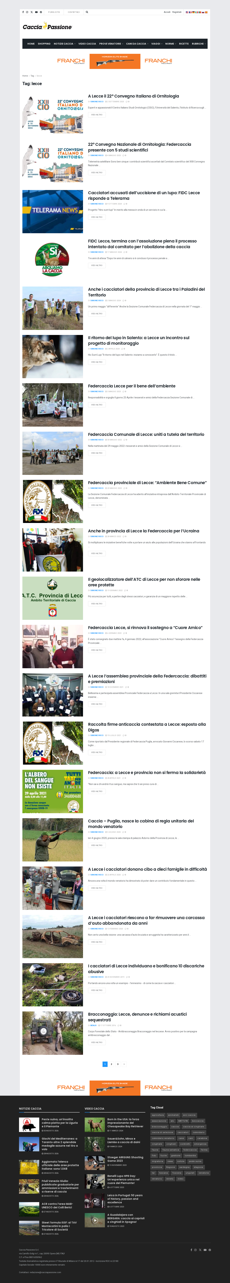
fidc (154, 1155)
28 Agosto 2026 (50, 1153)
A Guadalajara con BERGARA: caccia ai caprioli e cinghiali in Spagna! (125, 1218)
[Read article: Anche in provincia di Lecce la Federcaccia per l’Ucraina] (52, 549)
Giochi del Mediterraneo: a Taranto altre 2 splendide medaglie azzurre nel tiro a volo (60, 1144)
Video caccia (87, 43)
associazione (159, 1121)
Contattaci (74, 12)
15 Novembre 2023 (117, 1165)
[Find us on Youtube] (36, 12)
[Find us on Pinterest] (41, 12)
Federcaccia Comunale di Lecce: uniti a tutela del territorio (146, 434)
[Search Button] (87, 12)
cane (181, 1138)
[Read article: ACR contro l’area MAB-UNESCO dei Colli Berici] (29, 1209)
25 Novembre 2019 (115, 977)
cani (190, 1138)
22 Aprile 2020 (114, 874)
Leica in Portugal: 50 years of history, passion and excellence (125, 1199)
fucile (164, 1155)
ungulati (190, 1173)
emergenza (200, 1144)
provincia (157, 1167)
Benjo (93, 1025)
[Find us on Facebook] (23, 12)
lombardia (190, 1155)
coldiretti (185, 1144)
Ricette (184, 43)
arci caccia (189, 1115)
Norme (169, 43)
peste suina (195, 1161)
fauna (155, 1149)
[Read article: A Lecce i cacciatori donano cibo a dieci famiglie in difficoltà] (52, 888)
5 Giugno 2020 (114, 832)
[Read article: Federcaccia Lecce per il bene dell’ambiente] (52, 404)
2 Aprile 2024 (113, 348)
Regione (170, 1167)
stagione (198, 1167)
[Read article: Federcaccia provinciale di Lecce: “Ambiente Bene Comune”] (52, 501)
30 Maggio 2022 (114, 439)
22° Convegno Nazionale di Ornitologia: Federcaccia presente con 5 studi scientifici (139, 147)
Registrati (177, 12)
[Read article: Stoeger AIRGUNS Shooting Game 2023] (95, 1163)
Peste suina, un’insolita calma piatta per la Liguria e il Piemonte (60, 1123)
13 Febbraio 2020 (115, 928)
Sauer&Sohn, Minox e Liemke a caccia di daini (123, 1140)
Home (31, 43)
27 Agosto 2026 (50, 1211)
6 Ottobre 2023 (116, 1187)
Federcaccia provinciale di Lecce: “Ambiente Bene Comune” (147, 482)
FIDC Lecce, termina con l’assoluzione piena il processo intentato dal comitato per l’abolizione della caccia (142, 244)
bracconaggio (159, 1126)
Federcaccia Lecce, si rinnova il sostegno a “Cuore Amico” (145, 627)
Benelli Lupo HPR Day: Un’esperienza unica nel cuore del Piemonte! (123, 1179)
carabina (202, 1138)
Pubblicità (54, 12)
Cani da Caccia (136, 43)
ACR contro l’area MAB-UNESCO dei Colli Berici (57, 1205)
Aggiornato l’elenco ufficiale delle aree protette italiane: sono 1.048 (60, 1165)
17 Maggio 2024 (114, 252)
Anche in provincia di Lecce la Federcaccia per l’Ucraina (143, 531)
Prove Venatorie (110, 43)
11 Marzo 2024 (116, 1130)
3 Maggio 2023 (114, 391)
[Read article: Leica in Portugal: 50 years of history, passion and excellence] (95, 1201)
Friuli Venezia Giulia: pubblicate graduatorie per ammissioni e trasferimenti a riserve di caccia (60, 1186)
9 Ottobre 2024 (114, 203)
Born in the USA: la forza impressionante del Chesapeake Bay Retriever (125, 1123)
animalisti (173, 1115)
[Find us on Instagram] (27, 12)
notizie (181, 1161)
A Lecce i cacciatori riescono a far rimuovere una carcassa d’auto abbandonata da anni (146, 920)
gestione (175, 1155)
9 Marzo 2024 (115, 1146)
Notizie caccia (63, 43)
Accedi (167, 12)
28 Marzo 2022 (114, 536)
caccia (175, 1126)
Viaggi (155, 43)
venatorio (157, 1178)
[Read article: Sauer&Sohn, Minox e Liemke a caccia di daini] (95, 1144)
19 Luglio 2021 (114, 735)
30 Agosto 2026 (50, 1130)
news (170, 1161)
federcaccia (190, 1149)
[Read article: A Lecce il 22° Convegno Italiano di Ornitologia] (52, 115)
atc (172, 1121)
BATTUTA (183, 1121)
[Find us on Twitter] (31, 12)
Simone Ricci (96, 101)
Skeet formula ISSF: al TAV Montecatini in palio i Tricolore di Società (59, 1226)
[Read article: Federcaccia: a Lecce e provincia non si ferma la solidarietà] (52, 791)
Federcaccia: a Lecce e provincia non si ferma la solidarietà (147, 772)
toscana (163, 1173)
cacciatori (183, 1132)
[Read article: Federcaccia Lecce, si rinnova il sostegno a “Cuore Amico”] (52, 646)
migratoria (157, 1161)
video (181, 1178)
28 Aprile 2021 (114, 778)
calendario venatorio (163, 1138)
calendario (199, 1132)
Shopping (44, 43)
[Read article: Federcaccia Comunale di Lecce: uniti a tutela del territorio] (52, 453)
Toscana (176, 1173)
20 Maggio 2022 (114, 488)
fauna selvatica (171, 1149)
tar (153, 1173)
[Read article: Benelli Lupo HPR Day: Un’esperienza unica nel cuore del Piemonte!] (95, 1181)
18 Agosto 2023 (116, 1226)
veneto (169, 1178)
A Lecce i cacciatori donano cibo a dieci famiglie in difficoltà (147, 869)
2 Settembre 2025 (115, 101)
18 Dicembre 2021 (115, 687)
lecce (39, 75)
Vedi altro (98, 114)
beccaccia (198, 1121)
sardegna (184, 1167)
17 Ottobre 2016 (108, 1025)
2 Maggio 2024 (114, 300)
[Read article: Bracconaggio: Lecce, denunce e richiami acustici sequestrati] (52, 1033)
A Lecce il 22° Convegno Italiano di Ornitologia (133, 96)
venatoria (204, 1173)
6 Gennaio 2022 (114, 633)
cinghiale (157, 1144)
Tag (32, 75)
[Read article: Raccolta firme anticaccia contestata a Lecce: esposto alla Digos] (52, 743)
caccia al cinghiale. (194, 1126)
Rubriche (198, 43)
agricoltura (158, 1115)
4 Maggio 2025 (114, 155)
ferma (204, 1149)
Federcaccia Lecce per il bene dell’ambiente (131, 386)
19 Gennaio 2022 (114, 590)
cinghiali (171, 1144)
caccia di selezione (162, 1132)
